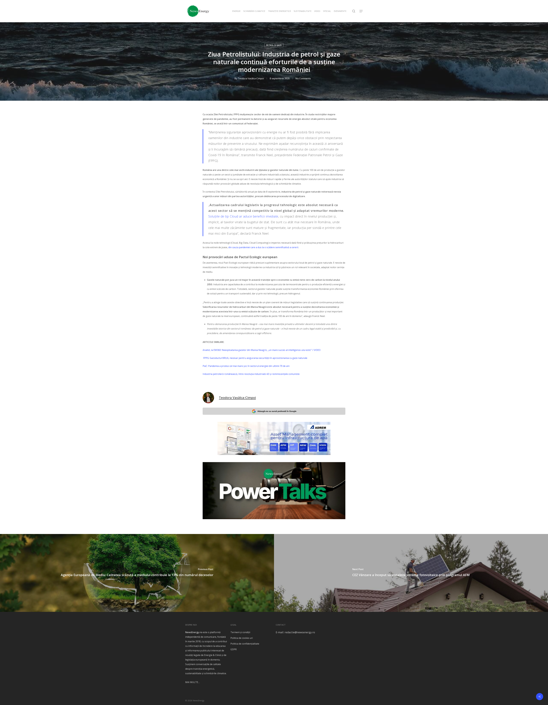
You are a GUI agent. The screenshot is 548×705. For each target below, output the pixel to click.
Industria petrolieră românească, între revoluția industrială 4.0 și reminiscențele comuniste (251, 374)
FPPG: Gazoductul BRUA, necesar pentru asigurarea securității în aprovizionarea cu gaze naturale (255, 358)
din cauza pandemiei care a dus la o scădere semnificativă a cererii (263, 247)
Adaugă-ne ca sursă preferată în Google (276, 411)
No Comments (303, 78)
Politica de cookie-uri (241, 638)
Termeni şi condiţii (240, 632)
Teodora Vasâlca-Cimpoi (251, 78)
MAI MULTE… (192, 682)
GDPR (233, 649)
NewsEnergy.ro (193, 632)
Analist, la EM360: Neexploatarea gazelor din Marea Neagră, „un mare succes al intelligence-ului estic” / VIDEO (262, 350)
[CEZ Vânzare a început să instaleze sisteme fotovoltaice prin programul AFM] (411, 573)
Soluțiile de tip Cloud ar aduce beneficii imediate (243, 216)
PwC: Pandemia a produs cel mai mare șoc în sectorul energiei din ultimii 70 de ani (246, 366)
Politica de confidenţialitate (244, 643)
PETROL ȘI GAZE (274, 45)
